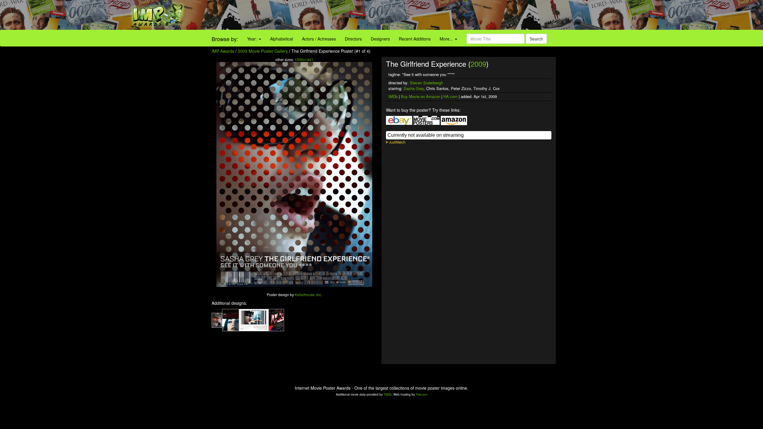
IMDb (393, 96)
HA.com (450, 96)
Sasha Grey (414, 88)
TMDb (388, 394)
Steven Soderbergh (426, 83)
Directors (353, 39)
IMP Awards (223, 51)
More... (447, 39)
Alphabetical (281, 39)
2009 (478, 63)
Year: (252, 39)
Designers (380, 39)
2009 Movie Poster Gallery (263, 51)
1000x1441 (304, 59)
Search (536, 39)
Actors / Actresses (319, 39)
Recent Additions (415, 39)
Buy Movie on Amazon (420, 96)
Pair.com (421, 394)
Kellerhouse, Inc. (308, 294)
